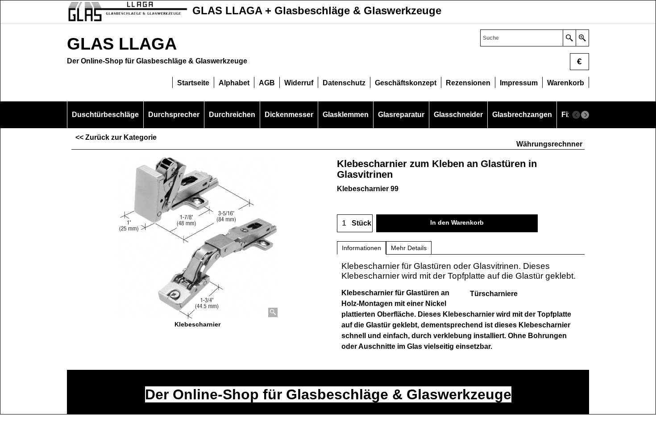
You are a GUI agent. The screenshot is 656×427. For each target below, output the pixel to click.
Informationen (361, 247)
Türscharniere (494, 293)
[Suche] (569, 38)
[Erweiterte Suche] (582, 38)
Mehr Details (409, 247)
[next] (585, 115)
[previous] (576, 115)
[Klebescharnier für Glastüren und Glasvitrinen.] (197, 237)
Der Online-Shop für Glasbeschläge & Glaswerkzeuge (328, 394)
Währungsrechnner (549, 144)
